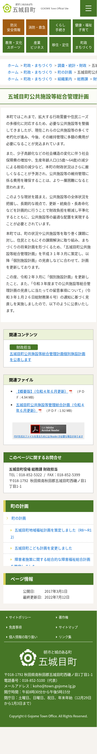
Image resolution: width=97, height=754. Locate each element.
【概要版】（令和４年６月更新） (42, 391)
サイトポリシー (20, 617)
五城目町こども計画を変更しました (43, 548)
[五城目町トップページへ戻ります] (50, 8)
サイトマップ (68, 627)
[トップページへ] (48, 658)
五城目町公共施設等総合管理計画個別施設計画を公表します (47, 356)
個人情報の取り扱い (23, 636)
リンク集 (65, 636)
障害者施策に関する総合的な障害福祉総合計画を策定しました (50, 563)
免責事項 (15, 627)
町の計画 (20, 506)
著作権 (63, 617)
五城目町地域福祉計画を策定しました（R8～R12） (51, 533)
